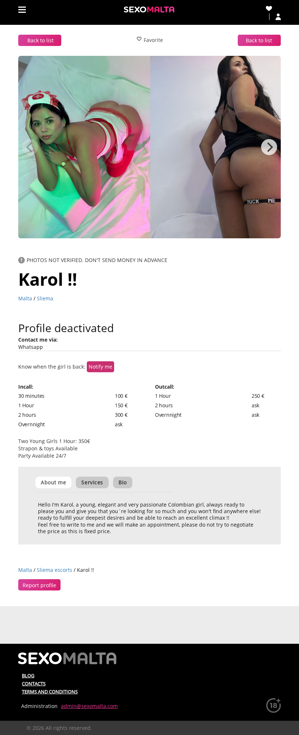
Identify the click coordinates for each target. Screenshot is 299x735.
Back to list (40, 40)
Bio (123, 482)
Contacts (34, 683)
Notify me (100, 366)
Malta (25, 298)
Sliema (45, 298)
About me (53, 482)
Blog (28, 675)
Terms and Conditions (50, 691)
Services (92, 482)
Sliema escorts (54, 569)
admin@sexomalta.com (89, 706)
